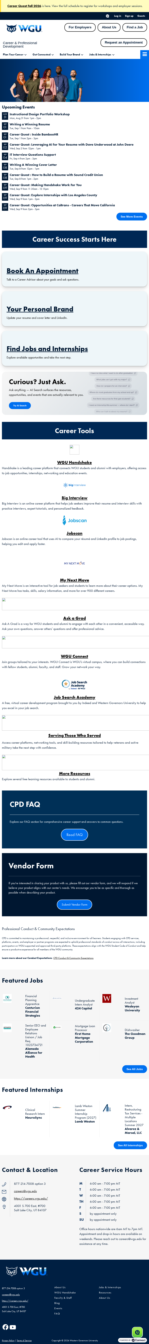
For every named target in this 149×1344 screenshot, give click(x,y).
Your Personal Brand (40, 309)
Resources (105, 1292)
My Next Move (74, 580)
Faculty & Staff (63, 1297)
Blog (57, 1303)
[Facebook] (5, 1327)
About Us (109, 27)
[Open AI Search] (137, 1332)
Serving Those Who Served (74, 735)
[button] (107, 16)
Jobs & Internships (100, 54)
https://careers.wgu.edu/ (31, 1198)
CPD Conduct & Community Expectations (73, 958)
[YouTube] (12, 1327)
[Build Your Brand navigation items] (83, 54)
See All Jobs (134, 1069)
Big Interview (74, 497)
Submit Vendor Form (74, 904)
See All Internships (130, 1145)
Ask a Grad (74, 618)
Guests (141, 15)
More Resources (74, 773)
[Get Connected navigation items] (53, 54)
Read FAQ (75, 834)
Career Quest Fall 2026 (24, 6)
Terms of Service (24, 1340)
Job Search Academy (74, 697)
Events (58, 1308)
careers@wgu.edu (25, 1191)
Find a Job (135, 27)
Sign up (129, 15)
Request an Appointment (124, 42)
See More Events (132, 216)
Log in (117, 15)
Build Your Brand (70, 54)
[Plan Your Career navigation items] (26, 54)
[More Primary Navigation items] (144, 54)
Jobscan (74, 533)
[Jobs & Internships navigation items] (114, 54)
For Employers (80, 27)
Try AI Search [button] (20, 405)
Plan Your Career (13, 54)
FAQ (57, 1313)
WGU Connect (74, 656)
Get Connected (41, 54)
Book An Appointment (42, 270)
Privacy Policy (8, 1340)
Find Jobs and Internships (47, 348)
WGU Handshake (74, 462)
